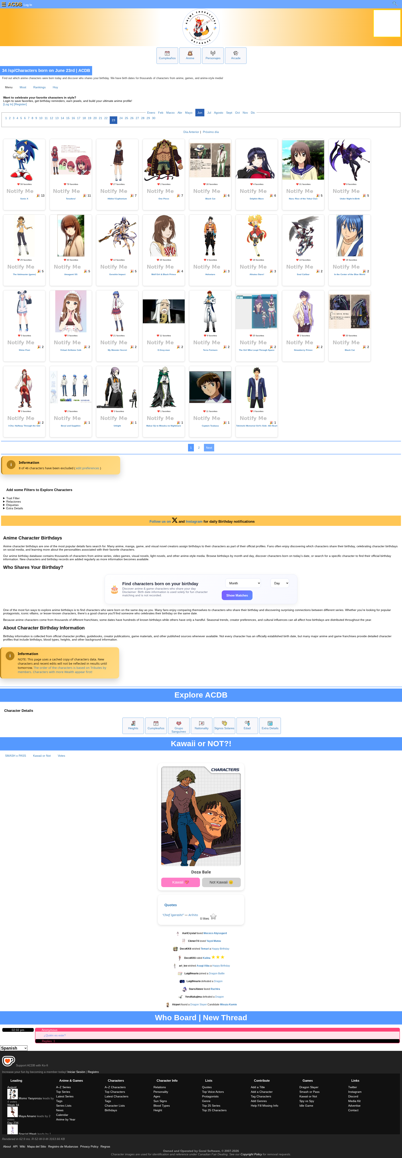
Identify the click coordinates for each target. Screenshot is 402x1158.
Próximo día (211, 132)
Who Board (176, 1017)
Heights (133, 728)
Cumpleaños (167, 58)
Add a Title (258, 1087)
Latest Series (64, 1096)
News (59, 1110)
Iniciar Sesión (76, 1072)
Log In (27, 4)
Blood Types (161, 1105)
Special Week (27, 1134)
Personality (160, 1091)
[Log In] (8, 104)
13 (57, 118)
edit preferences (87, 468)
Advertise (354, 1105)
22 (106, 118)
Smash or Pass (309, 1091)
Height (157, 1110)
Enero (151, 112)
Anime (190, 58)
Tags (59, 1101)
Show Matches (237, 595)
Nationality (202, 728)
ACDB (15, 4)
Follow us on (160, 522)
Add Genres (259, 1101)
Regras (105, 1146)
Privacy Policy (89, 1146)
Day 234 (12, 1122)
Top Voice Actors (213, 1091)
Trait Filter (13, 498)
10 (41, 118)
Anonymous (49, 1030)
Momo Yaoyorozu (30, 1098)
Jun (199, 112)
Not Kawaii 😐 (221, 882)
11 (46, 118)
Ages (156, 1096)
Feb (160, 112)
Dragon (218, 981)
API (15, 1146)
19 (89, 118)
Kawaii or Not (42, 755)
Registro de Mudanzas (63, 1146)
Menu (9, 87)
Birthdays (111, 1110)
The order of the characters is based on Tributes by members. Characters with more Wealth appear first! (62, 670)
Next (209, 447)
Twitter (352, 1087)
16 (73, 118)
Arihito (193, 915)
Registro (93, 1072)
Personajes (213, 58)
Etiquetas (12, 505)
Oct (237, 112)
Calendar (62, 1114)
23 (113, 120)
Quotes (170, 904)
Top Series (63, 1091)
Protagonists (210, 1096)
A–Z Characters (115, 1087)
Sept (229, 112)
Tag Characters (261, 1096)
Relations (159, 1087)
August (12, 1087)
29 (148, 118)
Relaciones (13, 501)
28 (142, 118)
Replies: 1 (48, 1041)
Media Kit (354, 1101)
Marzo (170, 112)
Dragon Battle (217, 973)
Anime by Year (65, 1119)
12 (51, 118)
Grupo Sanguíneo (178, 730)
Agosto (218, 112)
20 (95, 118)
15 (68, 118)
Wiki (22, 1146)
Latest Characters (116, 1096)
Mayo (188, 112)
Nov (245, 112)
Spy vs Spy (306, 1101)
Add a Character (262, 1091)
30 (153, 118)
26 (132, 118)
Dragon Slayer (198, 1004)
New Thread (225, 1017)
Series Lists (63, 1105)
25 (126, 118)
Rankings (39, 87)
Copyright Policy (251, 1154)
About (7, 1146)
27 (137, 118)
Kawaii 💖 (180, 882)
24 (121, 118)
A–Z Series (63, 1087)
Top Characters (115, 1091)
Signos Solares (224, 728)
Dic (253, 112)
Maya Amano (27, 1116)
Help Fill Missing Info (264, 1105)
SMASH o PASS (15, 755)
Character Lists (115, 1105)
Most (23, 87)
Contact (353, 1110)
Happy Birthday (220, 948)
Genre (206, 1101)
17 (78, 118)
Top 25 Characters (214, 1110)
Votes (61, 755)
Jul (209, 112)
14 (62, 118)
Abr (180, 112)
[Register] (20, 104)
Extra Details (14, 508)
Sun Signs (160, 1101)
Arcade (236, 58)
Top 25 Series (211, 1105)
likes (205, 918)
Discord (353, 1096)
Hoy (55, 87)
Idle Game (306, 1105)
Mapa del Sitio (36, 1146)
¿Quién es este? (55, 1035)
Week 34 (13, 1105)
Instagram (194, 522)
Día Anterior (191, 132)
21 (100, 118)
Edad (247, 728)
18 (84, 118)
